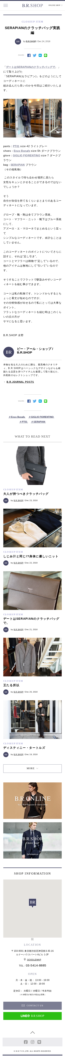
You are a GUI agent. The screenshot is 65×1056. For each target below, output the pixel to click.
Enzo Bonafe (22, 150)
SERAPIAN (18, 164)
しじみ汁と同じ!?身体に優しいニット (31, 556)
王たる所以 (11, 685)
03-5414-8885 (36, 965)
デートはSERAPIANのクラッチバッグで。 (31, 620)
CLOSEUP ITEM (13, 489)
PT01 (16, 146)
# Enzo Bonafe (17, 417)
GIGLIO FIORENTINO (26, 155)
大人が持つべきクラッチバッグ (26, 493)
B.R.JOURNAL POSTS (20, 382)
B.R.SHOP (31, 41)
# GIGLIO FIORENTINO (41, 417)
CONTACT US (34, 1005)
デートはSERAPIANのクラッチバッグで (30, 66)
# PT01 (23, 422)
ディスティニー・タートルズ (24, 747)
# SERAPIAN (38, 422)
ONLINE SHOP (55, 5)
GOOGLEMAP (34, 960)
